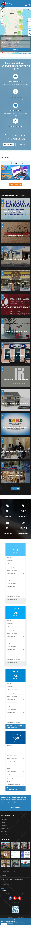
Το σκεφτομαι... (22, 144)
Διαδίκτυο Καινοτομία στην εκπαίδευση (15, 355)
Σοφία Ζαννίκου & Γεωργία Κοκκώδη (15, 331)
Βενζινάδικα (4, 834)
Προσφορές (4, 825)
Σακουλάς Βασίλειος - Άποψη (15, 259)
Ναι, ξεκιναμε (8, 144)
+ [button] (2, 11)
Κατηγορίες (4, 819)
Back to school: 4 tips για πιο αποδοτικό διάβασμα (12, 879)
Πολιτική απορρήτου (11, 917)
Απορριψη (10, 924)
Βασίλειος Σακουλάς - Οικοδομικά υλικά (15, 211)
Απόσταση (4, 42)
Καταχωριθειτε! (15, 807)
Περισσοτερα (15, 488)
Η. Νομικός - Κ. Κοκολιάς (15, 475)
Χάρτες (3, 822)
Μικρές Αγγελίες (5, 828)
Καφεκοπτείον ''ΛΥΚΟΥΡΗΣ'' (15, 283)
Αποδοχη (4, 924)
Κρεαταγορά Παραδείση (15, 235)
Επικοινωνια (15, 903)
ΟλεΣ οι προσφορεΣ (15, 184)
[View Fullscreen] (2, 20)
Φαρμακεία (4, 831)
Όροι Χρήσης (21, 917)
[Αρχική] (7, 4)
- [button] (2, 14)
